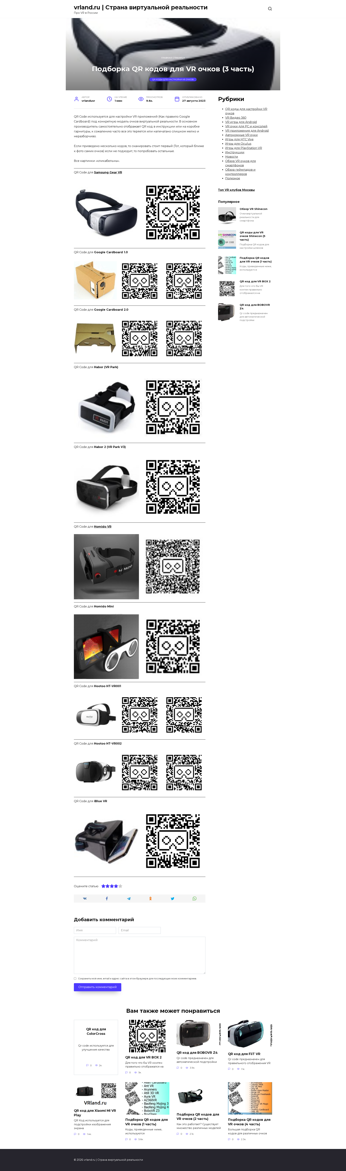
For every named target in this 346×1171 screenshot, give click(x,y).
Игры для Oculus (238, 143)
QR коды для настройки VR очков (173, 79)
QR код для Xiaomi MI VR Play (95, 1113)
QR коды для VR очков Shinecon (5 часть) (252, 236)
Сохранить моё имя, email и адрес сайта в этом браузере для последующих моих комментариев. (137, 978)
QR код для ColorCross (96, 1031)
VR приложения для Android (247, 130)
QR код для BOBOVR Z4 (255, 306)
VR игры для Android (241, 122)
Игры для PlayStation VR (243, 148)
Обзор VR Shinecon (253, 209)
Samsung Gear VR (108, 172)
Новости (231, 156)
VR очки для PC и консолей (246, 126)
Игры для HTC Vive (239, 139)
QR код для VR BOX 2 (255, 281)
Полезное (232, 178)
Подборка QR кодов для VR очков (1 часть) (256, 259)
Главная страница (173, 58)
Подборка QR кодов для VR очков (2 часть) (198, 1116)
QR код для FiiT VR (244, 1054)
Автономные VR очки (241, 135)
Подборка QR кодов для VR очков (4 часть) (249, 1122)
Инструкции (234, 152)
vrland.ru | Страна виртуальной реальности (141, 7)
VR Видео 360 (235, 117)
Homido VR (102, 526)
